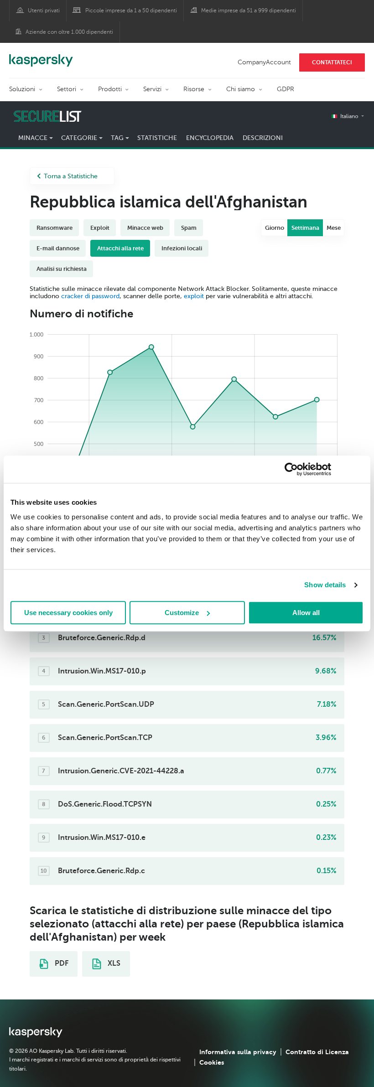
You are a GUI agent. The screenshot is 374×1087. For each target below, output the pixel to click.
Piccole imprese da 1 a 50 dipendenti (131, 10)
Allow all (306, 612)
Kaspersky (41, 55)
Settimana (305, 227)
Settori (66, 89)
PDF (60, 963)
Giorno (274, 227)
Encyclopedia (210, 138)
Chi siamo (240, 89)
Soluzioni (22, 89)
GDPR (285, 89)
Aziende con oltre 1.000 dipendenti (69, 32)
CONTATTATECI (332, 62)
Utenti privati (44, 10)
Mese (334, 227)
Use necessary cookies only (68, 612)
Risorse (193, 89)
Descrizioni (263, 138)
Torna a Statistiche (71, 176)
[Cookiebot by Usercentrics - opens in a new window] (291, 469)
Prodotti (110, 89)
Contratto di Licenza (317, 1052)
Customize (182, 612)
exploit (194, 296)
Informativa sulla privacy (237, 1052)
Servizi (152, 89)
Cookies (211, 1062)
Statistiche (157, 138)
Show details (325, 585)
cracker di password (90, 296)
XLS (113, 963)
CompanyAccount (264, 62)
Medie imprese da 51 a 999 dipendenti (248, 10)
